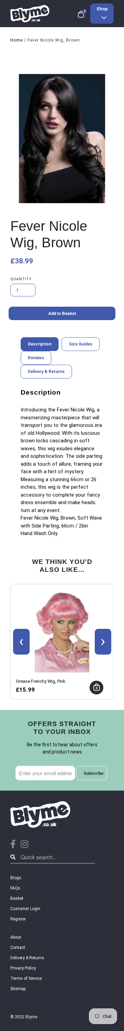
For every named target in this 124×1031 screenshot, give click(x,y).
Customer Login (25, 908)
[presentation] (21, 642)
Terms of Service (26, 978)
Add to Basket (62, 313)
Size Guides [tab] (80, 344)
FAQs (15, 888)
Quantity (21, 279)
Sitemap (17, 988)
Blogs (15, 877)
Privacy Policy (23, 968)
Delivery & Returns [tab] (46, 371)
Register (18, 919)
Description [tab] (39, 344)
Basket (16, 898)
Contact (17, 947)
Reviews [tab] (36, 357)
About (15, 937)
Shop (102, 8)
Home (16, 40)
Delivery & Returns (27, 957)
